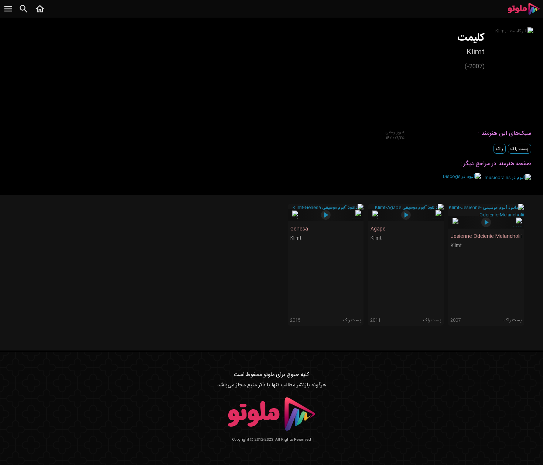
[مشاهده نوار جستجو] (23, 13)
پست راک (519, 149)
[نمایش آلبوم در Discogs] (462, 176)
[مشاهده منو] (8, 13)
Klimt (295, 238)
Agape (378, 229)
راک (499, 149)
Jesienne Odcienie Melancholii (486, 236)
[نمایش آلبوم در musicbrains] (508, 177)
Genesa (299, 229)
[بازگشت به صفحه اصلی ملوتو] (40, 13)
